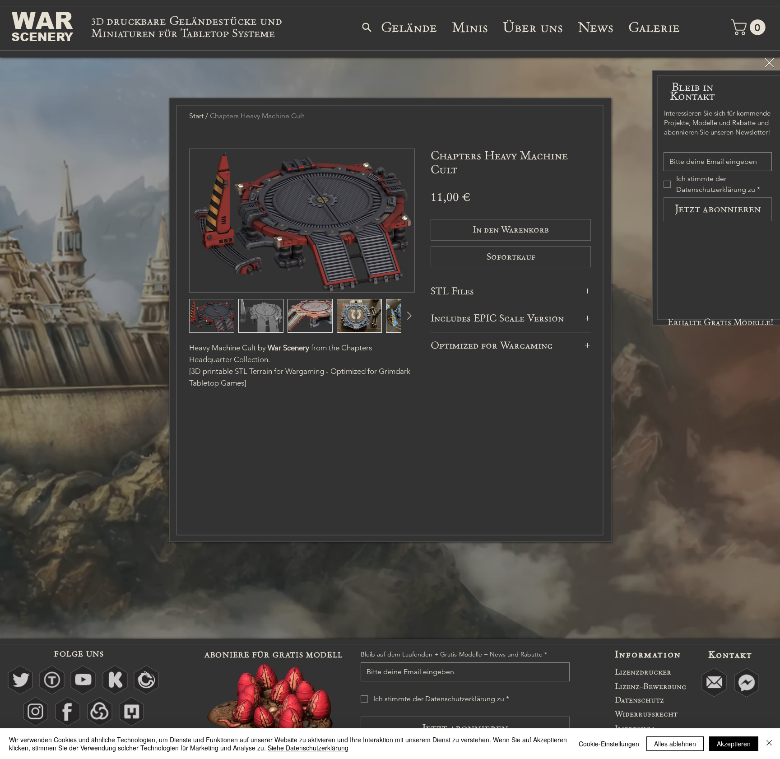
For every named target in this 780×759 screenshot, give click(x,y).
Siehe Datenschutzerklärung (308, 747)
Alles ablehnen (675, 743)
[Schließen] (769, 744)
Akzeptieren (734, 743)
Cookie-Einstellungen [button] (609, 743)
